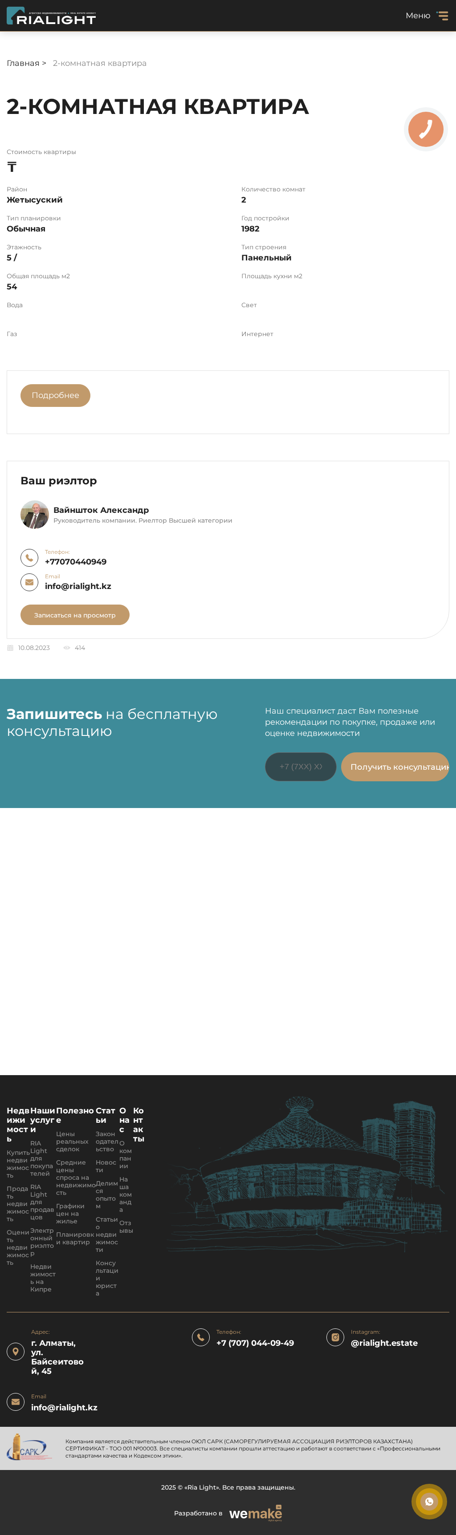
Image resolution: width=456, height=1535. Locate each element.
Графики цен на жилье (70, 1213)
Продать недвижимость (18, 1204)
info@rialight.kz (78, 586)
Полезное (75, 1115)
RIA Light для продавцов (42, 1202)
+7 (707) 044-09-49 (255, 1343)
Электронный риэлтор (42, 1242)
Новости (106, 1166)
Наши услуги (42, 1120)
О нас (124, 1120)
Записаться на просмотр (75, 615)
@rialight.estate (384, 1343)
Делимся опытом (107, 1195)
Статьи (105, 1115)
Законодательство (107, 1141)
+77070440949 (75, 562)
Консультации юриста (107, 1278)
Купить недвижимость (18, 1164)
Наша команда (125, 1195)
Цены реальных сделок (72, 1141)
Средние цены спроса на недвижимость (76, 1178)
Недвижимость (18, 1125)
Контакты (138, 1125)
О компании (125, 1155)
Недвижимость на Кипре (43, 1278)
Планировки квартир (75, 1238)
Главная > (28, 63)
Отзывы (126, 1226)
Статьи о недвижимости (107, 1235)
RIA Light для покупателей (41, 1159)
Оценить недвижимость (18, 1248)
